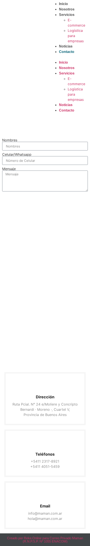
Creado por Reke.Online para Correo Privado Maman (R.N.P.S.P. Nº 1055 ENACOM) (45, 539)
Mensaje (9, 169)
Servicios (66, 15)
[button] (67, 57)
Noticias (66, 46)
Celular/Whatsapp (16, 154)
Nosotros (66, 9)
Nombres (9, 140)
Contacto (66, 52)
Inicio (63, 4)
